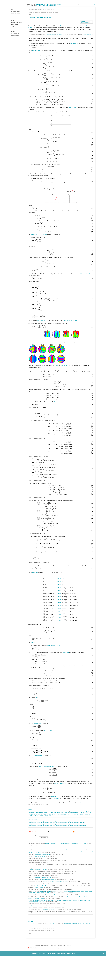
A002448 (45, 234)
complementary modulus (48, 779)
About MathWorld (42, 943)
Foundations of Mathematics (17, 18)
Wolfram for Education (48, 948)
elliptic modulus (37, 723)
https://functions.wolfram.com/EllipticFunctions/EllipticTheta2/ (42, 822)
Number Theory (14, 24)
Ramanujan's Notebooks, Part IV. (63, 849)
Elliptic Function (58, 811)
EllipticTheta (59, 34)
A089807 (59, 608)
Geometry (13, 20)
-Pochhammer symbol (43, 244)
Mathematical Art (44, 12)
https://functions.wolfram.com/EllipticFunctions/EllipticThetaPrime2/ (71, 822)
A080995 (59, 602)
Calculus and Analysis (15, 13)
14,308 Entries (37, 945)
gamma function (41, 320)
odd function (72, 107)
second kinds (54, 691)
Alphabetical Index (15, 33)
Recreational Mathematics (16, 29)
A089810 (59, 611)
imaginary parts (64, 365)
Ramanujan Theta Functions (79, 814)
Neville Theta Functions (84, 812)
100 (36, 697)
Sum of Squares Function (38, 815)
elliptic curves (60, 801)
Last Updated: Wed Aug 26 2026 (46, 945)
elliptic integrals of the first (41, 691)
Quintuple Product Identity (67, 814)
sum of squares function (60, 783)
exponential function (61, 26)
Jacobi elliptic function (38, 755)
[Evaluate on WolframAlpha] (74, 832)
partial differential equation (53, 645)
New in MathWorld (15, 35)
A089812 (59, 617)
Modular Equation (67, 812)
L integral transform (44, 837)
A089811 (59, 614)
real (57, 365)
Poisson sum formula (85, 274)
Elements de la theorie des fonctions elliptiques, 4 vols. (50, 894)
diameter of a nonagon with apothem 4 (62, 834)
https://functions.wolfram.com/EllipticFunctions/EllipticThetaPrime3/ (71, 824)
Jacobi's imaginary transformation (36, 666)
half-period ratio (74, 43)
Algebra (12, 9)
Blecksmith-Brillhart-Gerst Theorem (36, 811)
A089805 (59, 599)
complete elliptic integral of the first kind (48, 766)
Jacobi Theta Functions (33, 918)
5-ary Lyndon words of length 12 (46, 834)
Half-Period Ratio (65, 811)
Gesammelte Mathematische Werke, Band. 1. (38, 869)
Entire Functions (50, 11)
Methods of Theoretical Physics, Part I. (49, 879)
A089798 (59, 584)
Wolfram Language (50, 34)
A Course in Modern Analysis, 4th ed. (50, 909)
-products (35, 572)
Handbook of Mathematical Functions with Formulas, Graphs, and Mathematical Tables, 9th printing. (66, 843)
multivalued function (37, 50)
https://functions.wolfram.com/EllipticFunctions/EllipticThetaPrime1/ (71, 821)
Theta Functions (50, 9)
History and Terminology (16, 22)
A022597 (33, 642)
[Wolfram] (32, 948)
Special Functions (42, 9)
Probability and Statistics (16, 26)
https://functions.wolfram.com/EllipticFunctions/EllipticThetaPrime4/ (71, 825)
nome (55, 43)
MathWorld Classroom (50, 943)
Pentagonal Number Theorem (34, 814)
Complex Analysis (42, 11)
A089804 (82, 891)
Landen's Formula (49, 812)
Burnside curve (80, 802)
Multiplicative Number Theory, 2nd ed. (42, 854)
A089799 (59, 587)
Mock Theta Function (58, 812)
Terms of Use (68, 945)
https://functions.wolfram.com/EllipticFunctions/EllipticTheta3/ (42, 824)
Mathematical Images (53, 12)
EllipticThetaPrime (87, 34)
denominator (66, 652)
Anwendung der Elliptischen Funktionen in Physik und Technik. (55, 881)
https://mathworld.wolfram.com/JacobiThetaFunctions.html (77, 923)
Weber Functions (47, 815)
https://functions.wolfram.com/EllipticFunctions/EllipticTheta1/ (42, 821)
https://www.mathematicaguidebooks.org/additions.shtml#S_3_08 (42, 905)
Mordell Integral (74, 812)
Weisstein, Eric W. (32, 923)
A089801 (59, 593)
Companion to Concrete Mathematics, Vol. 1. (43, 877)
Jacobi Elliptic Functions (75, 811)
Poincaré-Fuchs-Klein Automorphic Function (51, 814)
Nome (90, 812)
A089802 (59, 596)
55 (55, 401)
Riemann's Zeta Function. (40, 856)
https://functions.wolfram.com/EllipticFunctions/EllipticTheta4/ (42, 825)
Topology (13, 31)
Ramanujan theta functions (70, 320)
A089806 (59, 605)
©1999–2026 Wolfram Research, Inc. (59, 945)
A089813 (59, 620)
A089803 (78, 891)
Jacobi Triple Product (40, 812)
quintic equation (55, 796)
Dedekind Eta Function (49, 811)
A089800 (33, 234)
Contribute (57, 943)
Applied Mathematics (15, 11)
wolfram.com (40, 948)
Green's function (56, 798)
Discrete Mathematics (15, 16)
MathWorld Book (63, 943)
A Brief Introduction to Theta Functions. (42, 847)
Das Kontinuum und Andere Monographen (42, 885)
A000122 (38, 234)
